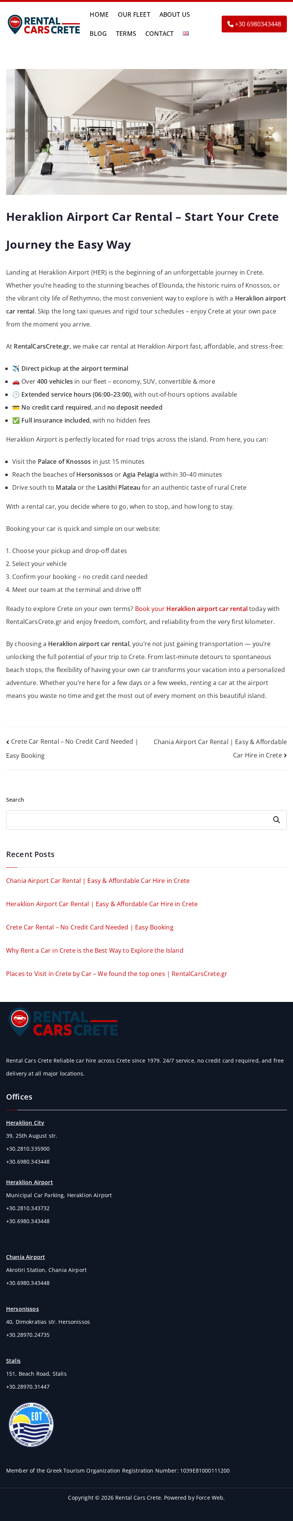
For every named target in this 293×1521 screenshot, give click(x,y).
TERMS (126, 33)
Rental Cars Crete (138, 1497)
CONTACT (159, 33)
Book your (191, 609)
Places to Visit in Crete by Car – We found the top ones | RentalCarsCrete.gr (116, 974)
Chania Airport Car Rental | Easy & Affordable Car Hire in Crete (98, 880)
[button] (192, 33)
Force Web (209, 1497)
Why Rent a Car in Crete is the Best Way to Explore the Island (95, 950)
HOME (99, 14)
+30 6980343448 (257, 24)
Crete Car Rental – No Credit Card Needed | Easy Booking (90, 927)
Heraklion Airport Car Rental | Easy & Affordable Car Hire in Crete (102, 904)
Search (15, 799)
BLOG (98, 33)
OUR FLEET (134, 14)
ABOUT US (174, 14)
